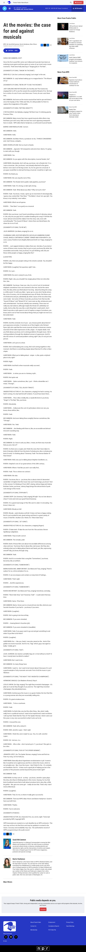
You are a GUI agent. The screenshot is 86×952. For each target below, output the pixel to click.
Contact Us (33, 926)
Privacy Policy (69, 922)
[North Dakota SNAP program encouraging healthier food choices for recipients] (62, 58)
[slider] (12, 8)
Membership (33, 930)
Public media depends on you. (43, 900)
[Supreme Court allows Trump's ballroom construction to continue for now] (62, 80)
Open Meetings (70, 926)
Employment (51, 922)
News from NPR (73, 77)
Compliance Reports (53, 926)
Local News (72, 23)
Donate (79, 2)
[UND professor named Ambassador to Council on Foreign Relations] (62, 26)
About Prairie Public (35, 922)
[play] (4, 8)
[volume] (9, 8)
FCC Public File (52, 930)
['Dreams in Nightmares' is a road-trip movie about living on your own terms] (62, 95)
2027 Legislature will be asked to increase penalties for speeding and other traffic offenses (76, 44)
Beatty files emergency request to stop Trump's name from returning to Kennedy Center (75, 113)
